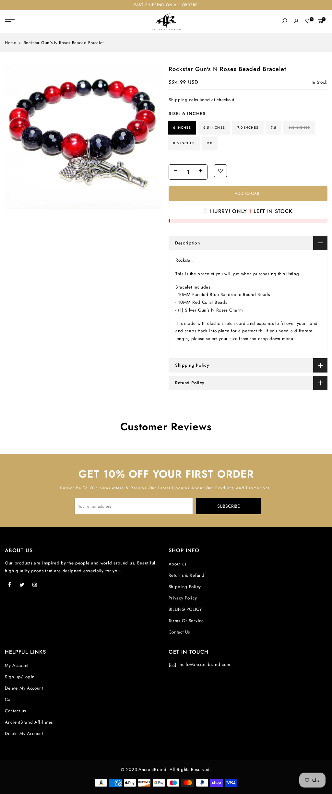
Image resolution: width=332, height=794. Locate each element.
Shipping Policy (185, 587)
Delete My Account (24, 688)
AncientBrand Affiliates (29, 722)
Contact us (15, 711)
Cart (9, 699)
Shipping (178, 100)
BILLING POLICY (185, 609)
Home (11, 43)
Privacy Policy (183, 598)
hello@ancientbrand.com (205, 664)
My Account (17, 665)
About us (178, 564)
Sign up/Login (20, 677)
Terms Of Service (186, 621)
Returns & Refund (187, 575)
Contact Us (179, 632)
